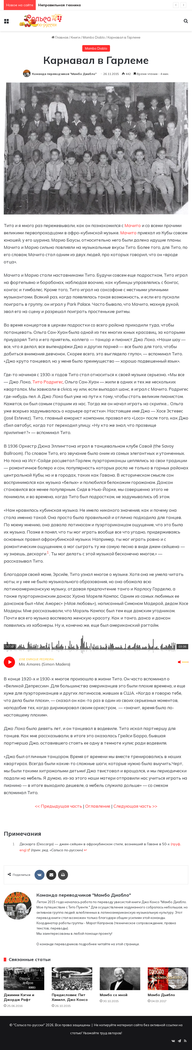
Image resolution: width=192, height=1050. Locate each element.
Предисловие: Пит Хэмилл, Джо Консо (70, 997)
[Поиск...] (185, 22)
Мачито (132, 225)
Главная (61, 37)
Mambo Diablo (94, 37)
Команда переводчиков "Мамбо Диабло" (64, 74)
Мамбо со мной (114, 995)
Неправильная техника (59, 5)
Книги (75, 37)
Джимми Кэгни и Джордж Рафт (19, 997)
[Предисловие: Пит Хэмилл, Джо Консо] (72, 978)
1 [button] (48, 552)
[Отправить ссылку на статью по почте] (51, 875)
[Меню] (6, 22)
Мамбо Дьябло (161, 995)
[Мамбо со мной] (120, 978)
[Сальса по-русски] (39, 21)
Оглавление (97, 806)
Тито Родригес (47, 381)
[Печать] (63, 875)
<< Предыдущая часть (58, 806)
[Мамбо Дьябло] (168, 978)
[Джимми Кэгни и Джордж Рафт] (24, 978)
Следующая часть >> (135, 806)
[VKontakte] (39, 875)
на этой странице (125, 944)
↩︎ (85, 850)
